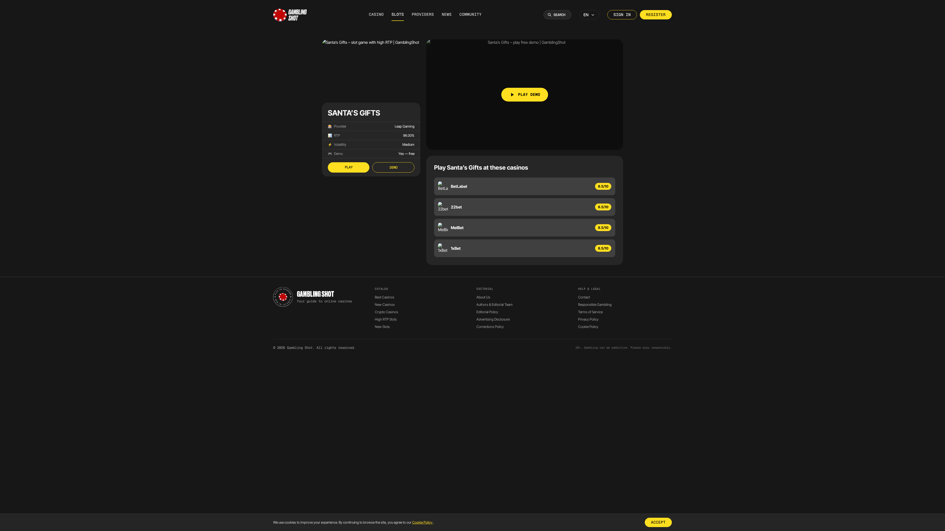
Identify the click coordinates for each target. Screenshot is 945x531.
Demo (393, 167)
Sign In (622, 14)
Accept (658, 522)
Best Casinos (384, 297)
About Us (483, 297)
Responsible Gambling (595, 304)
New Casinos (385, 304)
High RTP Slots (386, 319)
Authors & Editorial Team (494, 304)
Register (656, 14)
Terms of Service (590, 312)
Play (349, 167)
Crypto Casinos (386, 312)
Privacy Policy (588, 319)
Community (470, 14)
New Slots (382, 326)
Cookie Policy (588, 326)
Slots (398, 14)
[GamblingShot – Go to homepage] (290, 15)
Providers (423, 14)
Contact (584, 297)
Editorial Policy (487, 312)
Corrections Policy (490, 326)
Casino (376, 14)
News (447, 14)
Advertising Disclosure (493, 319)
